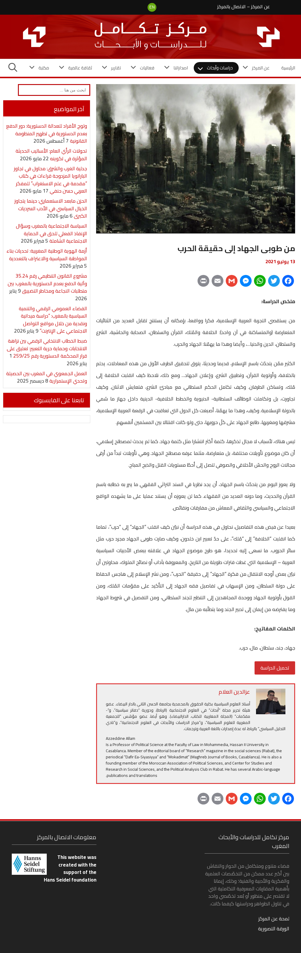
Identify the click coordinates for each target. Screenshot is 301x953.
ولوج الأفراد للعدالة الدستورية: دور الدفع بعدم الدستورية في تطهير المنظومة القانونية (46, 133)
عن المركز (260, 6)
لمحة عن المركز (273, 918)
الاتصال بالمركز (231, 6)
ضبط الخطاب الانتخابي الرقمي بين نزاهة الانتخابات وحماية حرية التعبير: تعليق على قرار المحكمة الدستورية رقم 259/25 (47, 348)
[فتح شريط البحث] (12, 68)
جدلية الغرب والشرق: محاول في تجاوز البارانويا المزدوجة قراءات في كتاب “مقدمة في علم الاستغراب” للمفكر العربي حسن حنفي (50, 180)
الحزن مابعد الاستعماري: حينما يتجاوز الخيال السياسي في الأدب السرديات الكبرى (50, 208)
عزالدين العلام (234, 692)
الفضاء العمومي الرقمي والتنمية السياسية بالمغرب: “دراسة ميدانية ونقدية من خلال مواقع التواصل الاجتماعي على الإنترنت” (53, 320)
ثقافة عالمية (80, 68)
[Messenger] (246, 283)
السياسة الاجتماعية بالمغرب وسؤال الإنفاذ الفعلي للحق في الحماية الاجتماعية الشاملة (51, 233)
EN (152, 7)
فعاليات (147, 68)
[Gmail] (232, 283)
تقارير (116, 68)
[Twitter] (274, 283)
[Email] (217, 283)
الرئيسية (288, 68)
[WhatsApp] (260, 283)
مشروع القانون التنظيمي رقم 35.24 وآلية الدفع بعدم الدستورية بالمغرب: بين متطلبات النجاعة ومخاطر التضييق (47, 283)
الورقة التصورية (273, 928)
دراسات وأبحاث (220, 68)
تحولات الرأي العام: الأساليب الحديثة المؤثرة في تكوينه (51, 154)
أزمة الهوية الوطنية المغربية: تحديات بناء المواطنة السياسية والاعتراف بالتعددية (46, 254)
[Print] (203, 283)
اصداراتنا (180, 68)
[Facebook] (288, 283)
